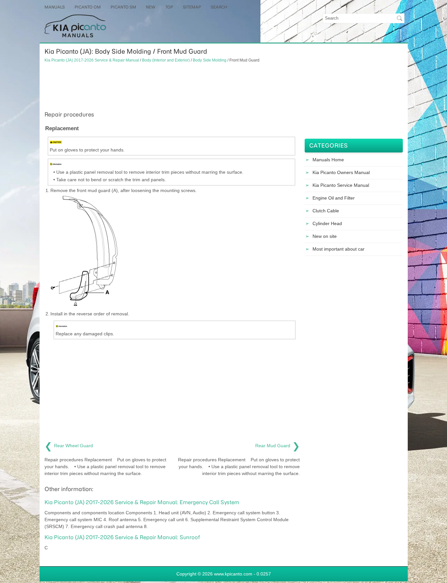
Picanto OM (88, 7)
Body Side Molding (209, 60)
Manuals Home (328, 159)
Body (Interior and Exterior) (166, 60)
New (150, 7)
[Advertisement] (172, 86)
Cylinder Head (327, 223)
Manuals (55, 7)
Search (219, 7)
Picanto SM (123, 7)
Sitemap (192, 7)
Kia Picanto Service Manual (341, 185)
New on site (325, 236)
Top (169, 7)
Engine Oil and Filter (334, 198)
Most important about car (339, 249)
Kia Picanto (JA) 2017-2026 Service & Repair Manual (92, 60)
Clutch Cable (326, 210)
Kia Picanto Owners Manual (341, 172)
